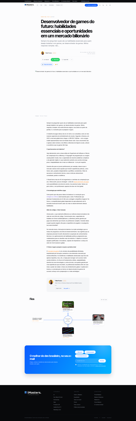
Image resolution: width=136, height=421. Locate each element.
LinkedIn (103, 417)
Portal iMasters (28, 1)
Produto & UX (59, 5)
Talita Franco (58, 280)
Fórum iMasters (56, 1)
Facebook (109, 417)
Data (46, 5)
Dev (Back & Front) (58, 397)
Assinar (102, 360)
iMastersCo (48, 1)
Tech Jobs (75, 1)
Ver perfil (67, 288)
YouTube (96, 417)
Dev (41, 5)
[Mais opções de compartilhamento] (71, 59)
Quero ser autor (77, 399)
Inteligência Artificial (52, 196)
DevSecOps (51, 5)
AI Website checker (85, 1)
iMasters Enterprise (38, 1)
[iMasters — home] (29, 5)
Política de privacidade (79, 407)
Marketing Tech (45, 16)
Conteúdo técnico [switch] (82, 355)
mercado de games (53, 251)
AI (37, 5)
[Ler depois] (106, 5)
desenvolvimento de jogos (81, 182)
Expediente (76, 397)
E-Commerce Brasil (66, 1)
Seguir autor (59, 288)
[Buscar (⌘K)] (99, 5)
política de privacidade (101, 366)
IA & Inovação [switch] (90, 352)
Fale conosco (77, 404)
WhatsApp (56, 59)
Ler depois (46, 59)
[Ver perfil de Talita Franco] (51, 285)
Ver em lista (104, 299)
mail (56, 285)
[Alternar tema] (103, 5)
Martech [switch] (80, 352)
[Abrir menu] (110, 5)
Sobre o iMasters (78, 394)
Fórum (75, 402)
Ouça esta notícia (47, 64)
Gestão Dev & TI (57, 407)
